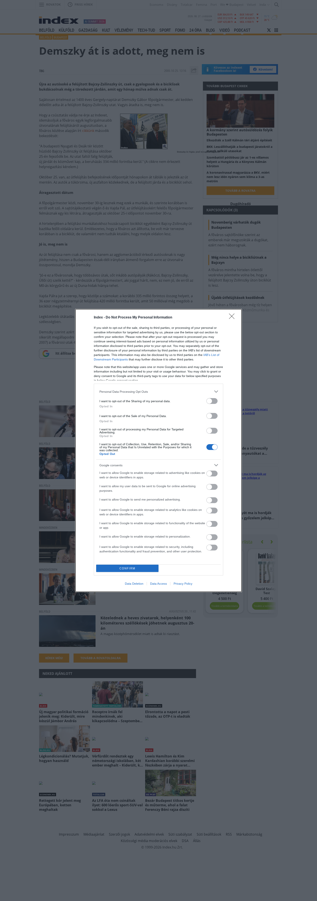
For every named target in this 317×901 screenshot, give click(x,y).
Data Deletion (134, 583)
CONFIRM (127, 568)
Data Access (158, 583)
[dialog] (158, 450)
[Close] (233, 318)
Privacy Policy (183, 583)
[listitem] (158, 391)
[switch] (212, 401)
